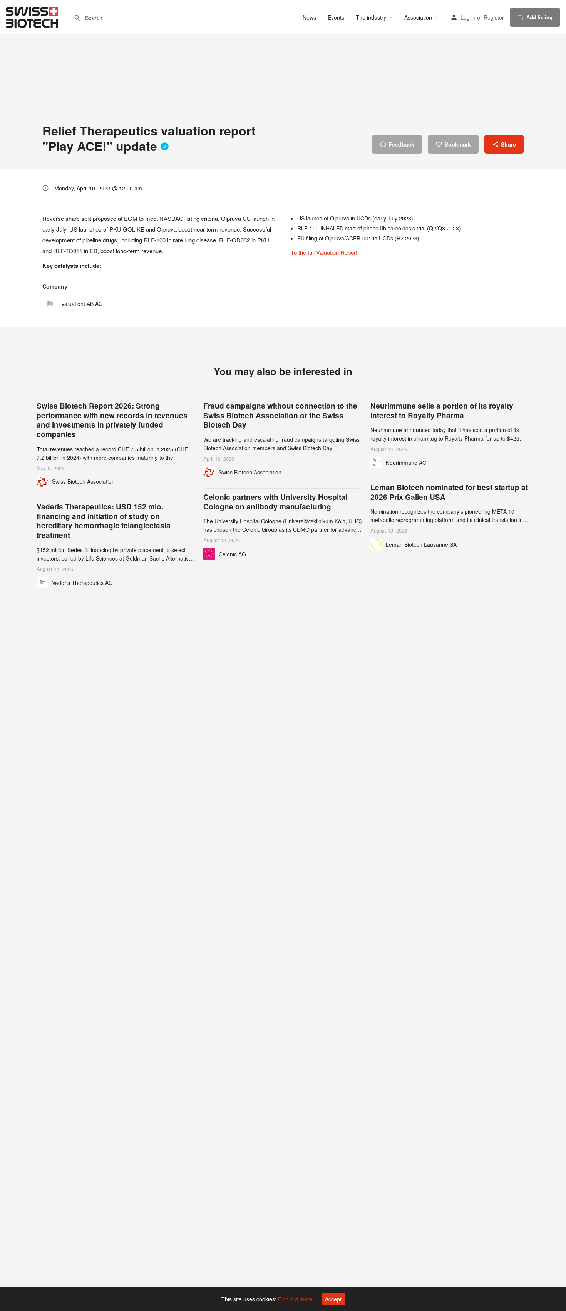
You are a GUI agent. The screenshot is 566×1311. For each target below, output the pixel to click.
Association (418, 17)
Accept (333, 1299)
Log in (468, 17)
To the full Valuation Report (324, 252)
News (309, 17)
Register (494, 17)
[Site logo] (33, 16)
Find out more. (296, 1299)
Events (336, 17)
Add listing (539, 17)
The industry (371, 17)
